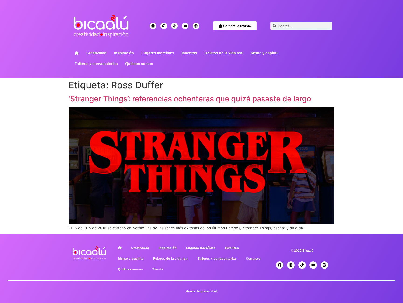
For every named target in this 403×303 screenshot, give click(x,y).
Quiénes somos (139, 64)
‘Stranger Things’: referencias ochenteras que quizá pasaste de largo (190, 98)
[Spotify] (196, 26)
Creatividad (96, 53)
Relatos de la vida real (224, 53)
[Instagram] (163, 26)
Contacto (253, 258)
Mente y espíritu (265, 53)
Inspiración (124, 53)
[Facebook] (153, 26)
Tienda (157, 269)
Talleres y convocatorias (96, 64)
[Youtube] (185, 26)
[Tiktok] (174, 26)
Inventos (189, 53)
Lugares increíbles (157, 53)
